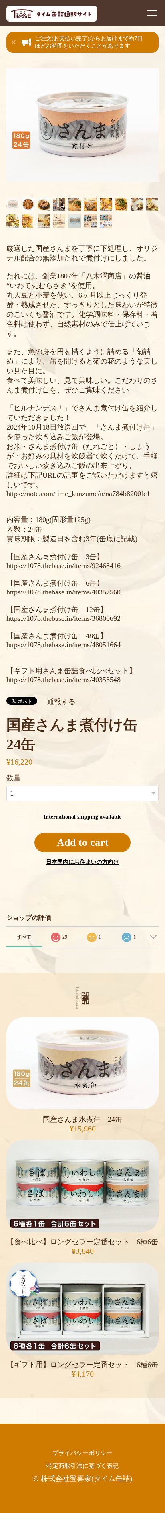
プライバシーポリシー (82, 1452)
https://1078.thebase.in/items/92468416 (63, 566)
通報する (61, 702)
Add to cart (83, 842)
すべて (24, 937)
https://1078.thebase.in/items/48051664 (63, 645)
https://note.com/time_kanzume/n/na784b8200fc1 (78, 494)
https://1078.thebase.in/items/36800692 (63, 618)
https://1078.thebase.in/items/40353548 (63, 680)
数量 (13, 778)
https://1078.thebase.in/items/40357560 (63, 592)
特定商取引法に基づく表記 (82, 1465)
